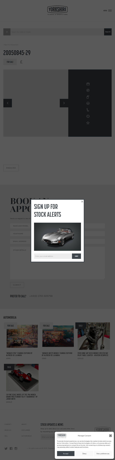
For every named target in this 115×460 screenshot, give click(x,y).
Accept (65, 454)
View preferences (102, 454)
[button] (110, 436)
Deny (84, 454)
